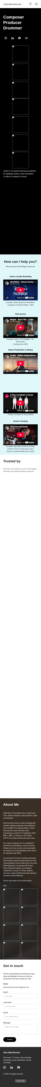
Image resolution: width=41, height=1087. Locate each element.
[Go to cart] (30, 4)
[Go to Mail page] (26, 38)
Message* (7, 1023)
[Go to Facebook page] (20, 38)
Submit (9, 1039)
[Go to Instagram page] (7, 38)
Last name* (7, 1002)
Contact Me (20, 1081)
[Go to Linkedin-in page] (13, 38)
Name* (5, 992)
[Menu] (36, 4)
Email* (5, 1012)
